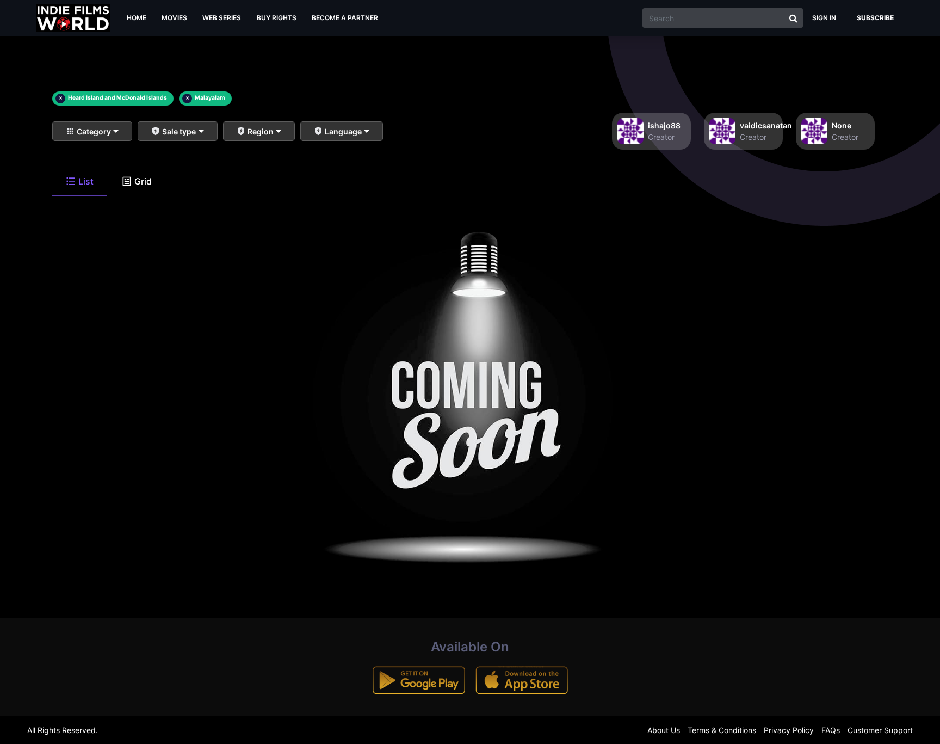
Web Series (221, 18)
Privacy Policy (789, 730)
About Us (663, 730)
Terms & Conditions (722, 730)
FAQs (830, 730)
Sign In (824, 18)
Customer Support (880, 730)
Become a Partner (345, 18)
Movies (174, 18)
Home (136, 18)
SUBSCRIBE (875, 18)
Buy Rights (276, 18)
